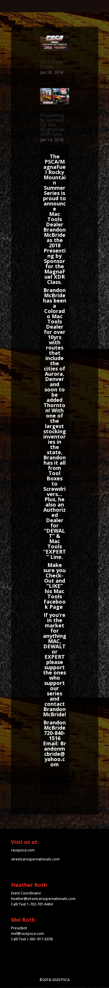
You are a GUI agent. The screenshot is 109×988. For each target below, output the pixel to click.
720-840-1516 (54, 735)
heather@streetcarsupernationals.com (43, 898)
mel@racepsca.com (27, 933)
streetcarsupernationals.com (35, 859)
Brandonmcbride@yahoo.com (55, 754)
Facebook (55, 604)
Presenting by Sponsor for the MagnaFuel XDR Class (52, 124)
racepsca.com (23, 850)
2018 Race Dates (51, 64)
